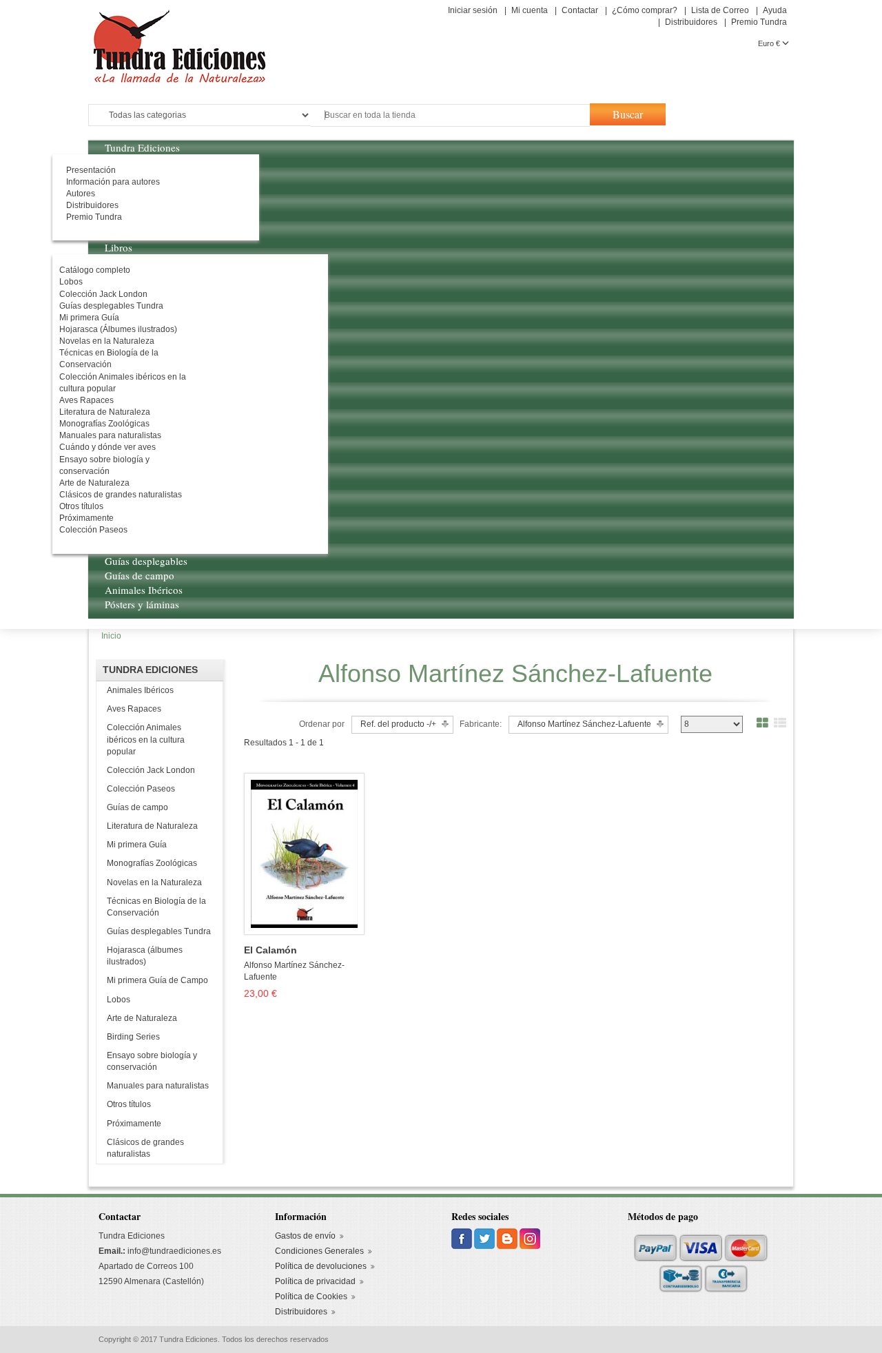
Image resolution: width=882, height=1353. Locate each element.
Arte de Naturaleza (142, 1018)
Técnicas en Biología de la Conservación (156, 907)
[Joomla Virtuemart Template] (462, 1238)
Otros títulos (129, 1104)
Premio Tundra (759, 22)
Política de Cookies (311, 1296)
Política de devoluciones (321, 1266)
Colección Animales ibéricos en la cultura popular (146, 739)
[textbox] (450, 115)
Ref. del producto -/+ (398, 724)
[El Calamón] (304, 853)
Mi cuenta (529, 10)
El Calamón (270, 950)
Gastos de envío (305, 1236)
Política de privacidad (315, 1281)
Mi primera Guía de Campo (157, 980)
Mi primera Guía (137, 844)
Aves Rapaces (134, 709)
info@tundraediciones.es (174, 1251)
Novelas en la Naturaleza (154, 882)
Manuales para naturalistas (158, 1086)
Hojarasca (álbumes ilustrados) (145, 956)
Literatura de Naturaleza (152, 826)
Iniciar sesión (473, 10)
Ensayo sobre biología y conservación (152, 1061)
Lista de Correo (720, 10)
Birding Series (133, 1037)
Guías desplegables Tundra (159, 931)
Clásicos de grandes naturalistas (145, 1148)
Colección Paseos (141, 789)
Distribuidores (691, 22)
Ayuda (775, 10)
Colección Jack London (151, 770)
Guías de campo (137, 807)
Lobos (118, 999)
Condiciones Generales (319, 1251)
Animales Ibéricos (140, 690)
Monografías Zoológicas (152, 863)
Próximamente (134, 1123)
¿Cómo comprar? (644, 10)
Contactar (580, 10)
